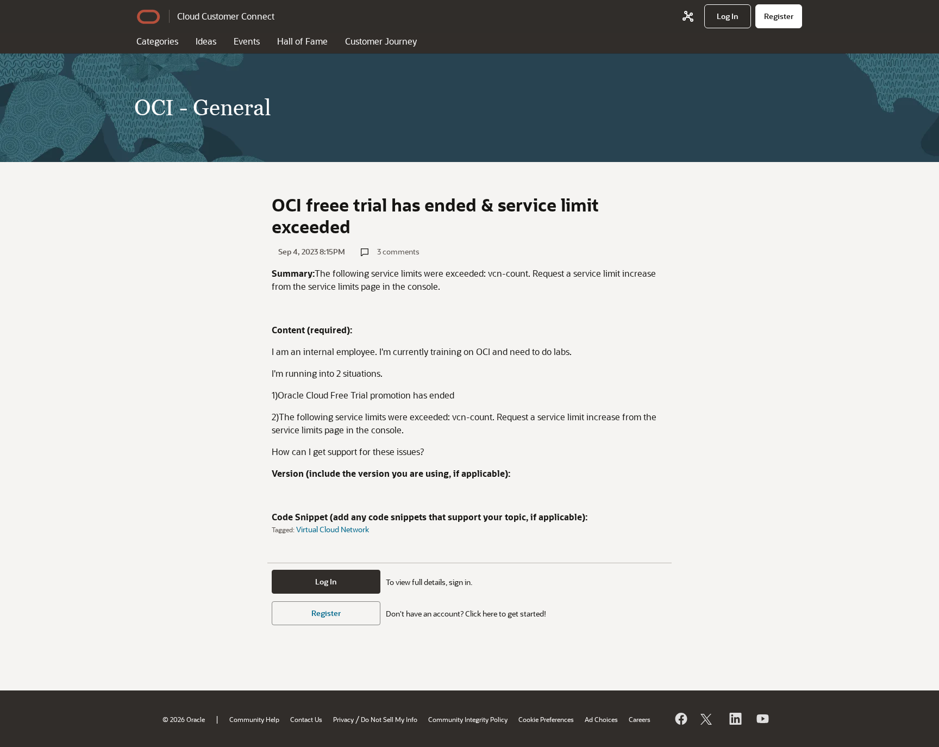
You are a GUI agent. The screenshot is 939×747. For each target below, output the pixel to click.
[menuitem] (727, 16)
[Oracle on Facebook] (680, 718)
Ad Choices (601, 719)
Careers (639, 719)
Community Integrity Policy (468, 719)
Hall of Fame (302, 41)
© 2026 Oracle (183, 719)
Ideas (206, 41)
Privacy (343, 719)
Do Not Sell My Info (389, 719)
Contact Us (306, 719)
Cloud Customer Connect (225, 16)
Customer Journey (381, 41)
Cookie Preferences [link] (546, 719)
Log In (326, 581)
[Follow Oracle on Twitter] (707, 718)
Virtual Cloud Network (332, 529)
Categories (157, 41)
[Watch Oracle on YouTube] (762, 718)
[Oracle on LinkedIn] (735, 718)
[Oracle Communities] (687, 16)
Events (247, 41)
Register (326, 613)
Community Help (254, 719)
